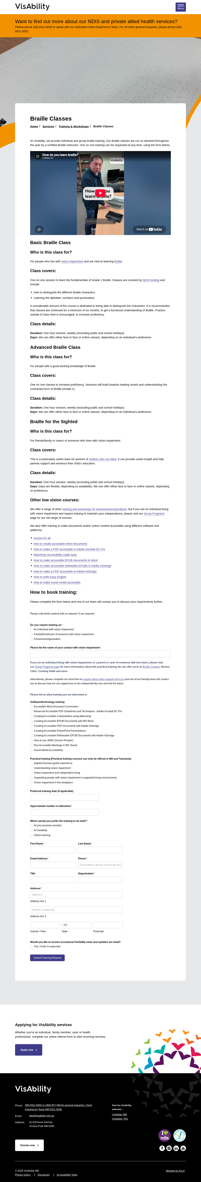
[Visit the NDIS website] (164, 1136)
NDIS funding (151, 280)
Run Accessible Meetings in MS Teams (55, 745)
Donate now (27, 1145)
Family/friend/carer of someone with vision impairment (63, 634)
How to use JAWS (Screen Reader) (53, 740)
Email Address (39, 858)
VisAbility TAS (120, 1119)
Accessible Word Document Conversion (55, 706)
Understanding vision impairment (52, 768)
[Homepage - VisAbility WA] (32, 7)
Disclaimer (44, 1175)
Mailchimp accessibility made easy (55, 554)
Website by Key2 (175, 1171)
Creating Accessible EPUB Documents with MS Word (63, 721)
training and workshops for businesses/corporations (94, 509)
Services (48, 126)
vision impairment (72, 261)
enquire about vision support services (103, 679)
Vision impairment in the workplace (53, 782)
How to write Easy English (50, 577)
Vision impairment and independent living (56, 772)
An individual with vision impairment (53, 629)
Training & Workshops (74, 126)
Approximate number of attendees (51, 806)
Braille (118, 261)
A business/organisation (46, 639)
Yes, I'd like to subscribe (47, 946)
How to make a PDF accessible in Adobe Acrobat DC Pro (69, 549)
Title (32, 873)
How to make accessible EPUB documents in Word (66, 560)
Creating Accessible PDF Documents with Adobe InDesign (66, 726)
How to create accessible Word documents (60, 543)
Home (34, 126)
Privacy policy (23, 1175)
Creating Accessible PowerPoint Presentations (59, 730)
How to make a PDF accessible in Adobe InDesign (65, 571)
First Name (37, 843)
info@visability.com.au (41, 1115)
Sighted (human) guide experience (52, 763)
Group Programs (154, 513)
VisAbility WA (119, 1114)
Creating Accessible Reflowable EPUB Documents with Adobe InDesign (73, 735)
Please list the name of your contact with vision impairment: (65, 647)
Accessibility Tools (67, 1175)
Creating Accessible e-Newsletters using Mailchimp (62, 716)
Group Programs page (47, 666)
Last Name (85, 843)
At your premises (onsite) (47, 825)
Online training (41, 835)
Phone (82, 858)
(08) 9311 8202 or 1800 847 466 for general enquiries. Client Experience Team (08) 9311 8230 (58, 1107)
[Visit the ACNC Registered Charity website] (179, 1136)
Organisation (86, 873)
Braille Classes (151, 666)
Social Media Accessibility (48, 750)
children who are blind (102, 459)
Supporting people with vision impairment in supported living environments (75, 777)
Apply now (26, 1050)
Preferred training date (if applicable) (51, 791)
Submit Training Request (47, 957)
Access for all (42, 538)
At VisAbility (40, 830)
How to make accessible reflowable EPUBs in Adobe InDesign (72, 565)
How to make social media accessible (57, 582)
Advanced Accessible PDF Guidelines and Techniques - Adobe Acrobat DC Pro (77, 711)
